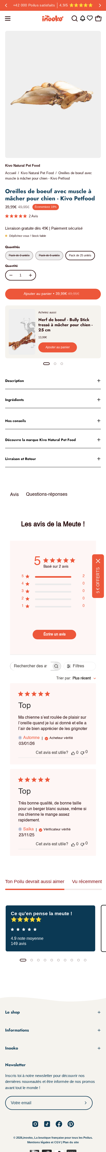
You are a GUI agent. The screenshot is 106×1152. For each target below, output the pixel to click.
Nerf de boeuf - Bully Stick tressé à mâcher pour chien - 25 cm (65, 325)
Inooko (11, 1048)
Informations (17, 1030)
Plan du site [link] (71, 1142)
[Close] (98, 561)
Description (14, 380)
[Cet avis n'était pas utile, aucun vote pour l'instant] (82, 752)
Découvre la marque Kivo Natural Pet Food (40, 439)
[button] (74, 18)
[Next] (100, 5)
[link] (35, 1124)
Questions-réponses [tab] (46, 494)
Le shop (12, 1012)
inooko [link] (28, 1137)
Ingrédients (14, 399)
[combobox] (76, 678)
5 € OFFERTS (98, 580)
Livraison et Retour (20, 458)
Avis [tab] (14, 494)
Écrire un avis (54, 634)
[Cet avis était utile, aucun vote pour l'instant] (73, 753)
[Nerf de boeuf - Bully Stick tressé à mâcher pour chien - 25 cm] (22, 332)
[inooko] (53, 18)
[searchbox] (30, 666)
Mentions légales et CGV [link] (44, 1142)
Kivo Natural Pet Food (22, 165)
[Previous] (6, 5)
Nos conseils (15, 420)
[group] (53, 5)
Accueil (10, 173)
